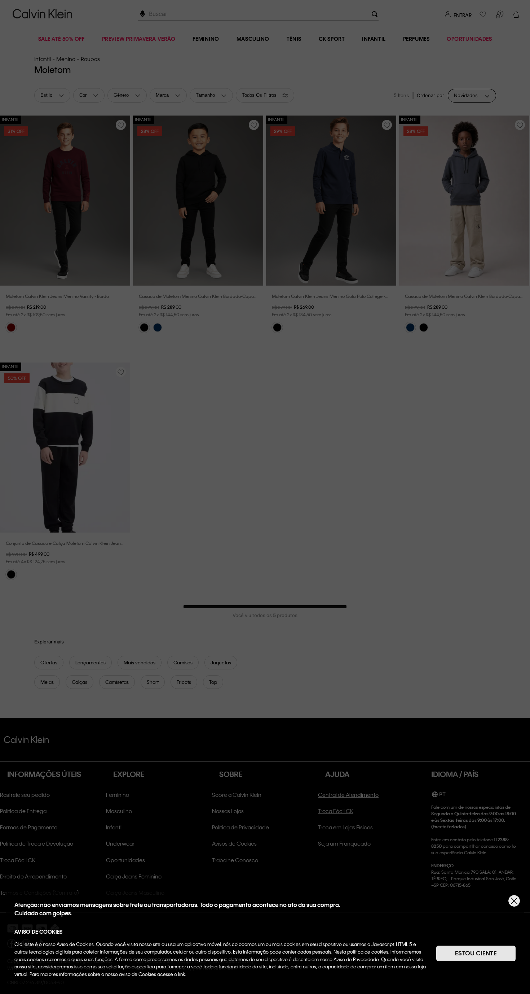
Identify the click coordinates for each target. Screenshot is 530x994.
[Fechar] (514, 901)
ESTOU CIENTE (476, 953)
